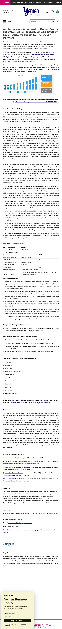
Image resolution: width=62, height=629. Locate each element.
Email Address (9, 613)
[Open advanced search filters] (53, 21)
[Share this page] (58, 21)
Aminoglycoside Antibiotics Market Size (15, 467)
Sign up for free (17, 621)
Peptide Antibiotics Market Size (13, 479)
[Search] (49, 21)
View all (58, 2)
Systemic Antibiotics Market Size (13, 473)
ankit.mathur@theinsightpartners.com (20, 523)
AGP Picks (5, 2)
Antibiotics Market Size (10, 458)
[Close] (31, 594)
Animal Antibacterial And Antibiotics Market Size (18, 461)
